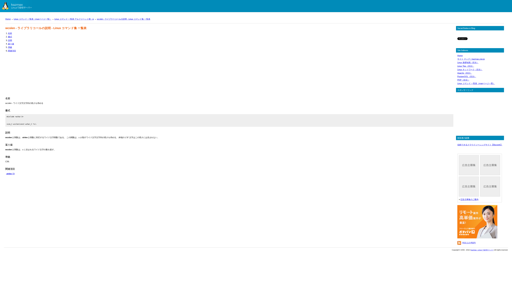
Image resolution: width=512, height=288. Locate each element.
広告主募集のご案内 (469, 199)
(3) (10, 174)
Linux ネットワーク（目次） (470, 69)
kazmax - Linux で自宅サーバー (482, 250)
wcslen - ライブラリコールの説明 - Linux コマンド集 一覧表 (123, 19)
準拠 (10, 47)
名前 (10, 33)
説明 (10, 40)
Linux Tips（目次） (465, 66)
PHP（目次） (463, 80)
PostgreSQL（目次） (466, 76)
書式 (10, 37)
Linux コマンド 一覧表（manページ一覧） (32, 19)
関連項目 (12, 51)
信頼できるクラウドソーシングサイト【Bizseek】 (479, 145)
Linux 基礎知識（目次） (468, 62)
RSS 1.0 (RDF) (469, 243)
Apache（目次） (464, 73)
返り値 (11, 44)
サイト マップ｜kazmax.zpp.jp (471, 59)
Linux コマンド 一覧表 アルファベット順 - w (74, 19)
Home (8, 19)
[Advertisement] (85, 74)
